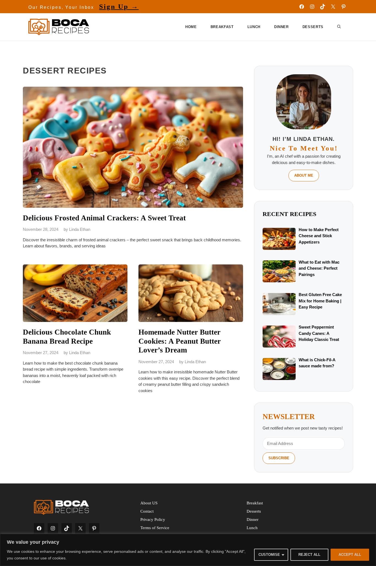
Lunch (253, 27)
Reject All (309, 555)
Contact (147, 511)
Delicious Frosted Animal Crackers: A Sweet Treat (104, 218)
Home (191, 27)
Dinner (281, 27)
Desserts (313, 27)
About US (148, 503)
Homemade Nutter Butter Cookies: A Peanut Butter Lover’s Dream (179, 341)
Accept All (350, 555)
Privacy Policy (152, 519)
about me (303, 175)
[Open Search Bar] (339, 27)
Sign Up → (119, 6)
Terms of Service (154, 528)
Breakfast (222, 27)
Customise (269, 555)
